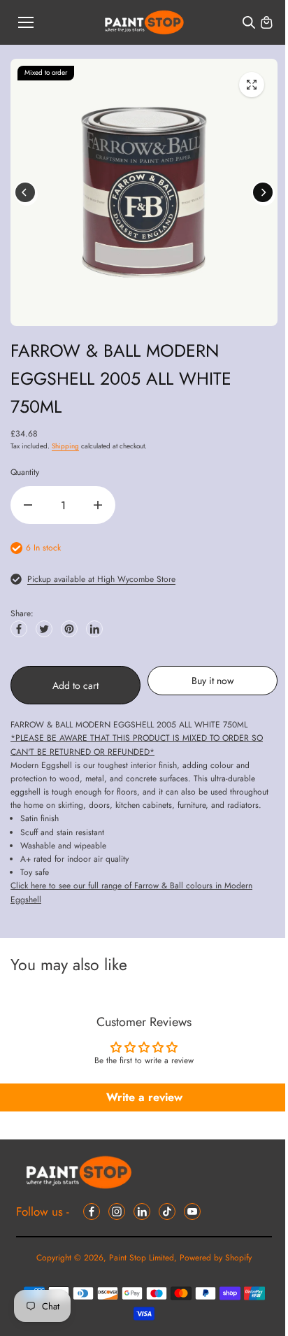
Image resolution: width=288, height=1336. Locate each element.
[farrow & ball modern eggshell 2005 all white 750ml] (251, 84)
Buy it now (213, 681)
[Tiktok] (167, 1211)
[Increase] (97, 505)
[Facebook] (18, 628)
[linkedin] (142, 1211)
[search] (249, 22)
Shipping (65, 446)
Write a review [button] (144, 1097)
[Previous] (25, 192)
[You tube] (192, 1211)
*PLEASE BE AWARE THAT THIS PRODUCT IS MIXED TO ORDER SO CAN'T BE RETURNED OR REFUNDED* (136, 745)
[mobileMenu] (25, 22)
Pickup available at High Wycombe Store (101, 579)
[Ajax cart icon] (266, 22)
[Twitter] (44, 628)
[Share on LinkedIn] (94, 628)
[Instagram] (116, 1211)
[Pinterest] (69, 628)
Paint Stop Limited (141, 1257)
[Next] (263, 192)
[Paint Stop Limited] (144, 23)
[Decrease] (27, 505)
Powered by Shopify (216, 1257)
